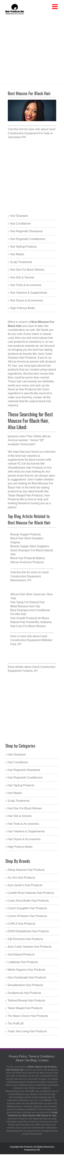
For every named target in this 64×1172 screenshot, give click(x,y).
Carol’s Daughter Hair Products (27, 908)
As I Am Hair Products (21, 877)
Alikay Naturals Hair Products (26, 869)
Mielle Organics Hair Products (26, 969)
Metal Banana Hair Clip (25, 606)
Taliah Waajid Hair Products (25, 495)
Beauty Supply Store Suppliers (29, 546)
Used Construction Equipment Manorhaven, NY (29, 576)
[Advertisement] (32, 48)
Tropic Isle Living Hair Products (27, 1031)
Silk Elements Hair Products (25, 939)
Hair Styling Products (23, 246)
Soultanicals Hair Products (24, 992)
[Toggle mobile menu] (55, 7)
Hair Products (26, 1147)
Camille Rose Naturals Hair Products (30, 892)
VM (38, 1150)
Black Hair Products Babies (27, 558)
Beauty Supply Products (25, 534)
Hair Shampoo (19, 215)
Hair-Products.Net (30, 389)
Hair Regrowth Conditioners (27, 238)
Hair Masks (17, 254)
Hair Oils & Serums (22, 277)
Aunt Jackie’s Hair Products (24, 885)
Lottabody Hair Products (22, 962)
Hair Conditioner (20, 223)
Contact (43, 1060)
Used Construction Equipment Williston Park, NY (31, 640)
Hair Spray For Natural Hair (27, 602)
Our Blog (30, 1060)
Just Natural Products (20, 954)
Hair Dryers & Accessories (26, 300)
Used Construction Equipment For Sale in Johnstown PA (31, 133)
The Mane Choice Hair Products (27, 1015)
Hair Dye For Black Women (27, 269)
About (19, 1060)
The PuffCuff (15, 1023)
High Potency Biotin (22, 308)
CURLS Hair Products (21, 923)
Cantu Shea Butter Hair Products (28, 900)
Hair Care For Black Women (28, 626)
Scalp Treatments (21, 262)
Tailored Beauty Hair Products (26, 1000)
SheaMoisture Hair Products (25, 985)
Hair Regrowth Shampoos (26, 231)
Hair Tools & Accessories (25, 285)
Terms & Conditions (41, 1056)
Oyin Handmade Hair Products (26, 977)
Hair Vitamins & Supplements (28, 292)
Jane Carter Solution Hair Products (29, 946)
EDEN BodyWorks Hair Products (28, 931)
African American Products (27, 562)
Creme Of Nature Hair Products (27, 916)
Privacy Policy (18, 1056)
